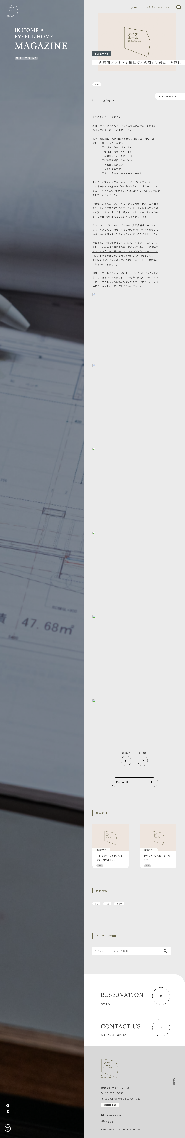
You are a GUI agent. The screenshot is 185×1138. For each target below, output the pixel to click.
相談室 (119, 903)
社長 (96, 903)
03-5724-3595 (114, 1093)
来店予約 (135, 7)
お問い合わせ (158, 7)
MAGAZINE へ (167, 96)
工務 (107, 903)
